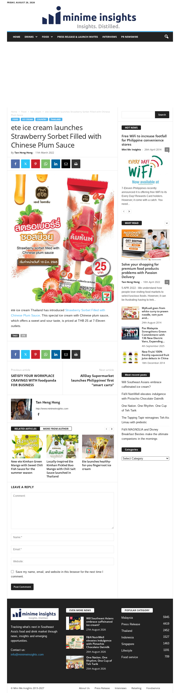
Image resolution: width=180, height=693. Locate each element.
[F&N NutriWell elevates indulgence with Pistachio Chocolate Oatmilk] (75, 642)
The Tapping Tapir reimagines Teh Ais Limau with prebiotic (145, 420)
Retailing (136, 688)
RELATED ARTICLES (25, 428)
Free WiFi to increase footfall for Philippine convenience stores (144, 140)
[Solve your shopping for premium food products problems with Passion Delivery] (145, 244)
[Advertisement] (90, 74)
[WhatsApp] (45, 163)
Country (42, 119)
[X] (25, 163)
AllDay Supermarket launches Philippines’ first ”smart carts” (92, 380)
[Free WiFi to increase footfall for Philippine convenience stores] (145, 169)
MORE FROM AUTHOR (55, 428)
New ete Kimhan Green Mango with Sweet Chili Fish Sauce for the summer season (27, 467)
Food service (129, 657)
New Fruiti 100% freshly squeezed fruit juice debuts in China (155, 355)
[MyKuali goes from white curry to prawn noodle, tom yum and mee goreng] (130, 313)
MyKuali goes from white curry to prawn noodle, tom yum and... (155, 313)
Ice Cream (36, 111)
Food (45, 36)
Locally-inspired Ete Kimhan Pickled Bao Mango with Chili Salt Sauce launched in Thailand (61, 468)
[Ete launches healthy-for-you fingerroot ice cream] (98, 446)
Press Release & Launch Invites (77, 36)
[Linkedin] (55, 163)
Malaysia (127, 617)
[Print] (76, 163)
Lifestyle (126, 650)
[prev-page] (106, 429)
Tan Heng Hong (23, 152)
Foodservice (153, 688)
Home (16, 36)
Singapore (127, 644)
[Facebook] (15, 163)
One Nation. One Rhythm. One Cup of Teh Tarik (144, 408)
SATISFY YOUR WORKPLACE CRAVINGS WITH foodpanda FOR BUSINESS (33, 380)
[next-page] (112, 429)
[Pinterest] (35, 163)
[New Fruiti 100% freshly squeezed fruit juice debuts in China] (130, 356)
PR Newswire (129, 36)
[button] (166, 37)
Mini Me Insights (131, 149)
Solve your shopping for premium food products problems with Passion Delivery (140, 270)
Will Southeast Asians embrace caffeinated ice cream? (141, 384)
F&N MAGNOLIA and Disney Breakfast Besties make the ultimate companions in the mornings (145, 434)
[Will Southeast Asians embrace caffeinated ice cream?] (75, 623)
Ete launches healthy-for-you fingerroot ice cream (96, 465)
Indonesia (127, 637)
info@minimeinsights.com (27, 654)
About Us (84, 688)
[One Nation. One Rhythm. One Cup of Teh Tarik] (75, 662)
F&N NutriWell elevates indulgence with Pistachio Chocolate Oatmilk (144, 396)
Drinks (29, 36)
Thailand (56, 119)
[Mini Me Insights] (90, 18)
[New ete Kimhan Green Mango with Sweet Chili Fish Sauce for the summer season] (27, 446)
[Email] (65, 163)
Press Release (130, 624)
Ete (23, 335)
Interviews (109, 36)
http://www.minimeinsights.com (52, 408)
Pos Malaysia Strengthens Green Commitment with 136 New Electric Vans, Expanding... (154, 334)
